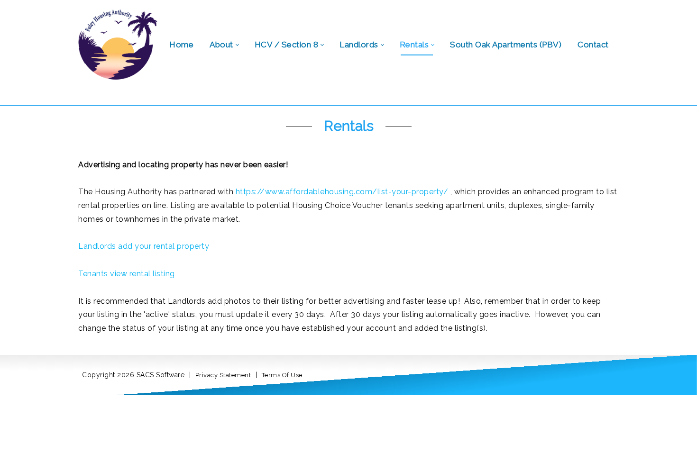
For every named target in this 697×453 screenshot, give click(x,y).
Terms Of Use (282, 375)
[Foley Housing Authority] (117, 43)
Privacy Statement (223, 375)
